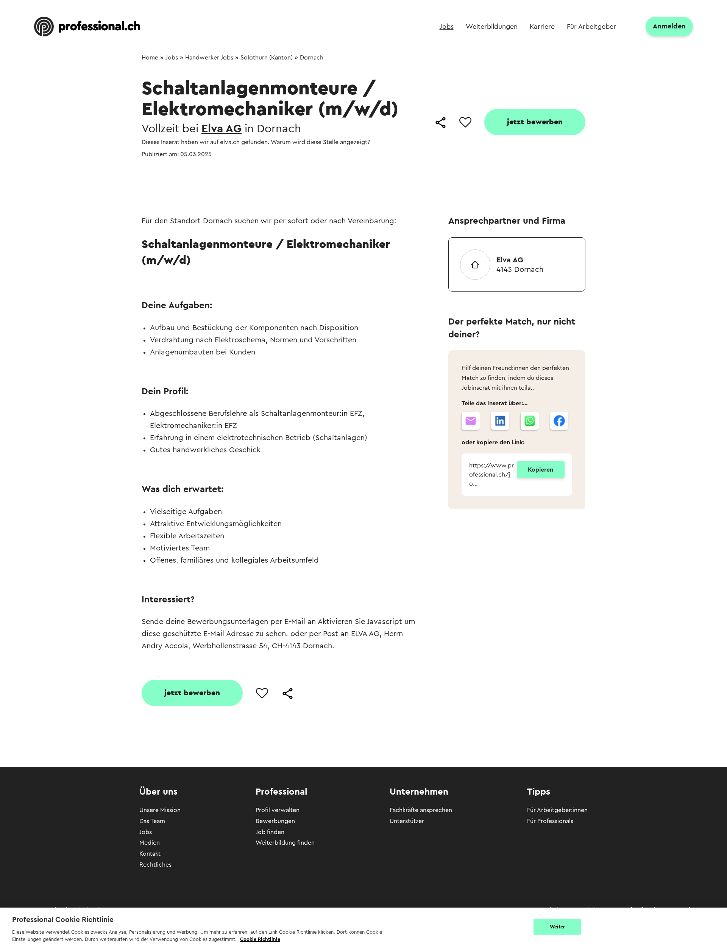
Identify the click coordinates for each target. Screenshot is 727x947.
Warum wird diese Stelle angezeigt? (320, 142)
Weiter (557, 926)
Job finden (270, 832)
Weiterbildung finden (285, 843)
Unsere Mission (160, 810)
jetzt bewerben (535, 122)
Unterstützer (407, 821)
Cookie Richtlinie (260, 939)
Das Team (152, 821)
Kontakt (150, 854)
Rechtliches (155, 865)
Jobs (145, 832)
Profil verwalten (278, 810)
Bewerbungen (275, 821)
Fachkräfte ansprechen (421, 810)
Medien (149, 843)
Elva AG (221, 129)
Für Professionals (550, 821)
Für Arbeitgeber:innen (557, 810)
